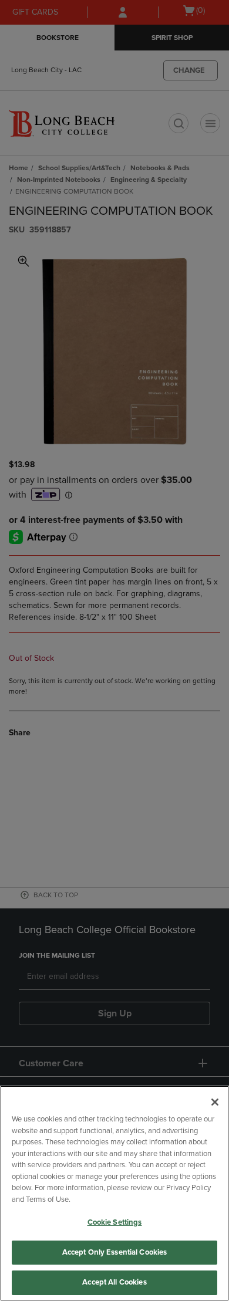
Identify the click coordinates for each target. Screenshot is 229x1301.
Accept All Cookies (114, 1282)
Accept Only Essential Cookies (114, 1252)
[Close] (215, 1102)
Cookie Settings (114, 1222)
